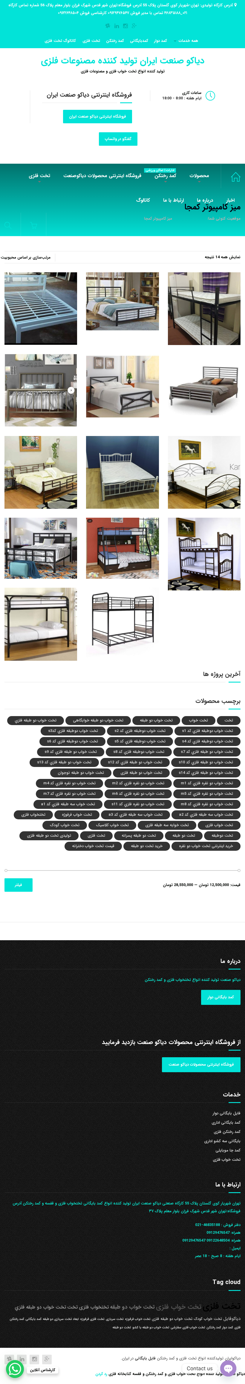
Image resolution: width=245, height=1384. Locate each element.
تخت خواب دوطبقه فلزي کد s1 (207, 731)
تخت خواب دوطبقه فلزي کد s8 (138, 752)
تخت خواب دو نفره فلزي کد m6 (138, 794)
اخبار (230, 200)
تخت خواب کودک (64, 825)
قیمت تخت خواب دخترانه (93, 846)
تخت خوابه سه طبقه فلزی (167, 825)
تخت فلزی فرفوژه (92, 1319)
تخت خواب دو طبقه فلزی (141, 773)
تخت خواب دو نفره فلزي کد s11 (137, 804)
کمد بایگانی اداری (226, 1122)
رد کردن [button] (101, 1374)
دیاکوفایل (232, 1318)
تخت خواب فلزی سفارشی (188, 1327)
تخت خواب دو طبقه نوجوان (81, 773)
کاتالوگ (143, 200)
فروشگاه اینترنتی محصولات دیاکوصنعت (102, 176)
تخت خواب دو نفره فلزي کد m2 (138, 783)
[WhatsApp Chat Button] (15, 1369)
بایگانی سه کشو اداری (222, 1141)
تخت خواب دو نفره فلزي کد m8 (207, 804)
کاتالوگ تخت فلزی (60, 41)
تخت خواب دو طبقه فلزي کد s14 (206, 773)
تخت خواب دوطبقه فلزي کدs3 (73, 731)
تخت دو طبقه (183, 835)
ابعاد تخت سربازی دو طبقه (61, 1319)
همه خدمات (188, 41)
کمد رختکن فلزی (227, 1132)
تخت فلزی (91, 41)
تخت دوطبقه (222, 835)
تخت (228, 720)
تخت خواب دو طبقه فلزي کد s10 (206, 762)
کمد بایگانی (33, 1319)
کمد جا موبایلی (228, 1150)
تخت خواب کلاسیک (112, 825)
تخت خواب (198, 720)
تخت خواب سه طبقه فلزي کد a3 (135, 815)
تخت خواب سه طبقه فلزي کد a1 (68, 804)
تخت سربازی (115, 1319)
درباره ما (205, 200)
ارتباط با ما (173, 200)
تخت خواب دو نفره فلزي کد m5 (207, 794)
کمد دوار (160, 41)
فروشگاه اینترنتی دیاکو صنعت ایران (97, 116)
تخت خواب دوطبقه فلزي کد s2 (140, 731)
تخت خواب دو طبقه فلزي (35, 720)
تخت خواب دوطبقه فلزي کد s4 (207, 741)
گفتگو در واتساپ (118, 139)
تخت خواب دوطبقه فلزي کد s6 (72, 741)
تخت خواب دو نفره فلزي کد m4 (69, 783)
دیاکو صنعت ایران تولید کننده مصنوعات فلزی (122, 61)
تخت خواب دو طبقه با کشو (150, 1327)
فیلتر (18, 885)
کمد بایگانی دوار (221, 997)
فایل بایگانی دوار (227, 1113)
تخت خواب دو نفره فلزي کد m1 (207, 783)
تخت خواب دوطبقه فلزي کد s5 (140, 741)
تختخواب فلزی (33, 815)
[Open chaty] (228, 1368)
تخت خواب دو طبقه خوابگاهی (98, 720)
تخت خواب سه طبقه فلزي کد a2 (206, 815)
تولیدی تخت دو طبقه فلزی (49, 835)
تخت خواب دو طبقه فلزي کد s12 (135, 762)
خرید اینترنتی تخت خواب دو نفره (206, 846)
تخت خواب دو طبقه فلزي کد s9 (71, 752)
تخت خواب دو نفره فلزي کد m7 (69, 794)
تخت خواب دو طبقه (156, 720)
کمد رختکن (115, 41)
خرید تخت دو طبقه (147, 846)
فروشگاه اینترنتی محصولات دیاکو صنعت (201, 1064)
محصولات (199, 176)
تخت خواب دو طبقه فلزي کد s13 (64, 762)
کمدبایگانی (139, 41)
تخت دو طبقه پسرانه (139, 835)
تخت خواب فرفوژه (77, 815)
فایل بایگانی (146, 1358)
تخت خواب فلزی (231, 176)
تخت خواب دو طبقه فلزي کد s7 (207, 752)
